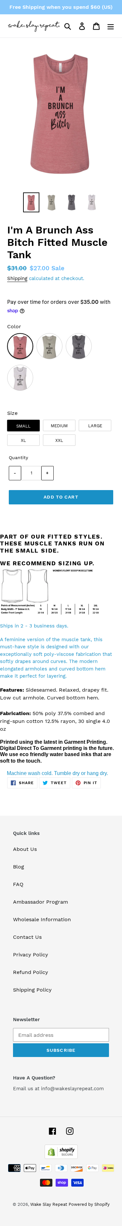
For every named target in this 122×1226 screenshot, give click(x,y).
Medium (59, 425)
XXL (59, 440)
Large (95, 425)
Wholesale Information (42, 919)
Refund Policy (30, 972)
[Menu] (110, 26)
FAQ (18, 884)
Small (23, 426)
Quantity (18, 457)
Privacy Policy (30, 954)
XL (23, 440)
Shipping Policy (32, 990)
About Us (25, 849)
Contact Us (27, 937)
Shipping (17, 278)
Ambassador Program (40, 902)
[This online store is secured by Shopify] (61, 1157)
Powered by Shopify (89, 1204)
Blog (18, 867)
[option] (31, 202)
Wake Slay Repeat (48, 1204)
